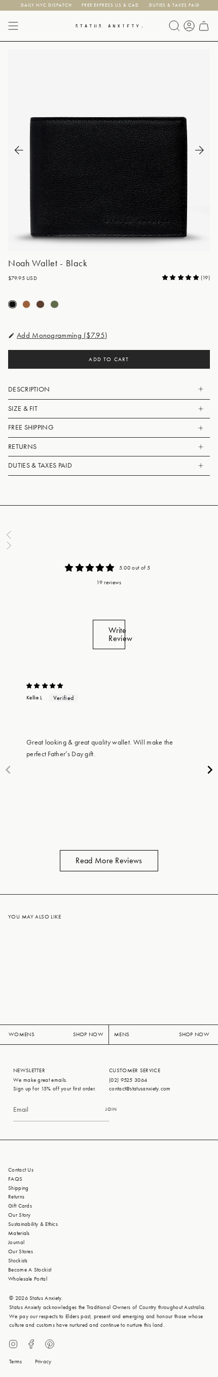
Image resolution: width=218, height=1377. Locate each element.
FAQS (15, 1179)
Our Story (19, 1215)
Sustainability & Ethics (33, 1224)
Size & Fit (23, 408)
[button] (181, 277)
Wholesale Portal (27, 1279)
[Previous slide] (8, 769)
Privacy (43, 1361)
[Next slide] (210, 769)
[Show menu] (13, 26)
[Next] (199, 150)
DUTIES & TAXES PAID (40, 465)
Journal (16, 1242)
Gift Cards (20, 1206)
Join (111, 1109)
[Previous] (18, 150)
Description (29, 389)
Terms (15, 1361)
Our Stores (20, 1251)
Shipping (18, 1188)
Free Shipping (31, 427)
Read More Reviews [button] (109, 860)
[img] (44, 686)
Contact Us (20, 1170)
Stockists (18, 1260)
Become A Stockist (29, 1269)
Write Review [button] (116, 634)
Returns (22, 446)
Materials (19, 1233)
